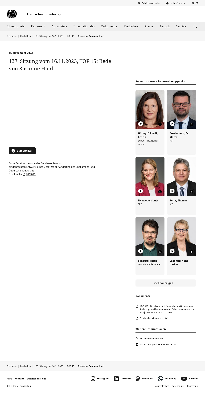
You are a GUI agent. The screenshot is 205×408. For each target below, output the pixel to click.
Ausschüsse (59, 26)
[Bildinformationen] (160, 124)
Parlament (38, 26)
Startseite (12, 35)
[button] (194, 3)
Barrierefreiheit (161, 385)
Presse (149, 26)
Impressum (192, 385)
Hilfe (9, 378)
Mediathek (131, 26)
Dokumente (109, 26)
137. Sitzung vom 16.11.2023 (49, 35)
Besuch (165, 26)
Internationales (84, 26)
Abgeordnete (16, 26)
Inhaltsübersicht (36, 378)
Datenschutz (178, 385)
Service (181, 26)
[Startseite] (34, 14)
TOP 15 (70, 35)
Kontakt (19, 378)
